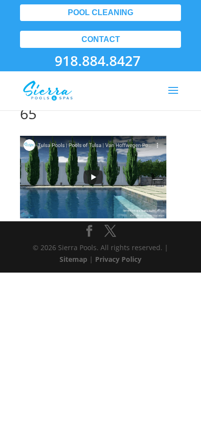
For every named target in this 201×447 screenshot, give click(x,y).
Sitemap (73, 259)
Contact (100, 39)
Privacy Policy (118, 259)
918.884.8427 (98, 60)
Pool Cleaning (100, 12)
